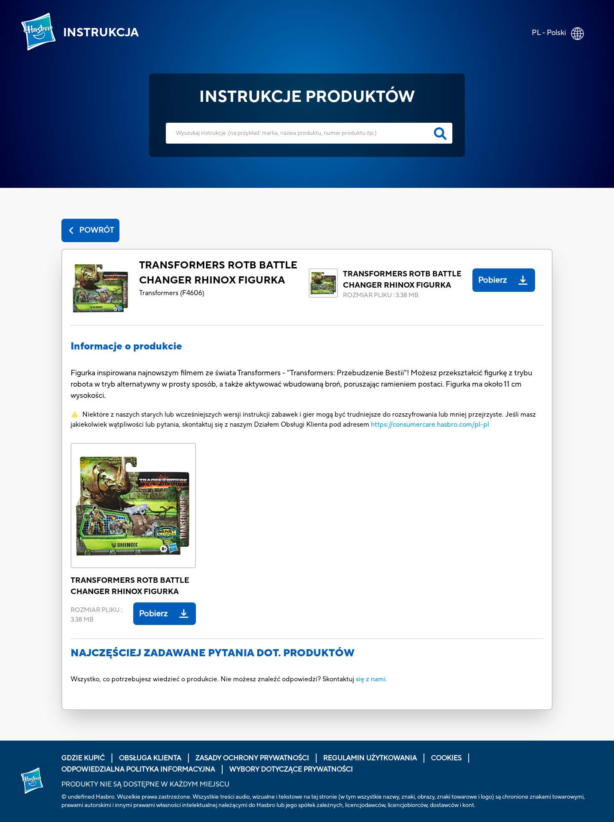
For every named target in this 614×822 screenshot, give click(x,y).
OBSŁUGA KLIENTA (150, 758)
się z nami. (371, 679)
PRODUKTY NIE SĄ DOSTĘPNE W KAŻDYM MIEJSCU (145, 784)
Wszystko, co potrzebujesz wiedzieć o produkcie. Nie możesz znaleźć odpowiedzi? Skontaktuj (213, 679)
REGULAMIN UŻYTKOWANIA (370, 758)
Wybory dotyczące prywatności (291, 769)
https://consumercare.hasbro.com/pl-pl (430, 424)
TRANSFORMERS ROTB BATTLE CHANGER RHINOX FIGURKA (218, 273)
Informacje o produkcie (126, 346)
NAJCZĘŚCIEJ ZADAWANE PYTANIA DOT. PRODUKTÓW (213, 653)
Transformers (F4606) (171, 293)
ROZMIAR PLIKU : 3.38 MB (381, 295)
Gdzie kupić (83, 758)
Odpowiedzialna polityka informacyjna (138, 769)
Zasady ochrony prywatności (252, 758)
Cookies (446, 758)
